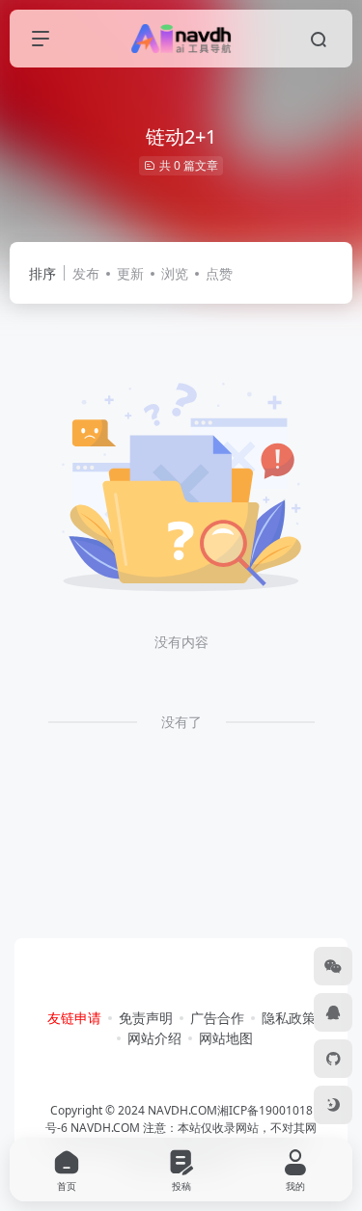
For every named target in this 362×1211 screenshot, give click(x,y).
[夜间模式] (333, 1105)
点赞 (219, 273)
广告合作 (217, 1018)
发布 (85, 273)
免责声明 (146, 1018)
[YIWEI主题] (333, 1058)
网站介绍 (154, 1038)
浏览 (174, 273)
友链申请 (74, 1018)
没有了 (181, 722)
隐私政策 (289, 1018)
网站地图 (226, 1038)
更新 (130, 273)
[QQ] (333, 1012)
